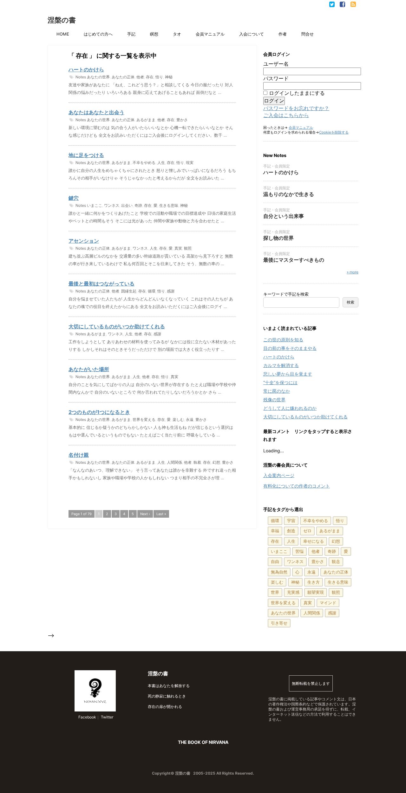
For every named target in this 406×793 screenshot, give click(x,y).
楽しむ (178, 419)
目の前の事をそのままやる (290, 348)
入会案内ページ (278, 475)
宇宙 (291, 520)
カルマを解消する (281, 365)
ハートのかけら (86, 69)
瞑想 (154, 33)
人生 (161, 162)
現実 (189, 162)
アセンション (84, 241)
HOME (62, 33)
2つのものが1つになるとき (99, 412)
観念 (336, 561)
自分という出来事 (283, 216)
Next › (145, 514)
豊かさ (182, 119)
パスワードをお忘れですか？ (296, 108)
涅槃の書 (62, 20)
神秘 (169, 77)
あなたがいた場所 (89, 369)
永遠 (189, 419)
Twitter (106, 717)
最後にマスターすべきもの (293, 260)
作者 (282, 33)
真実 (178, 248)
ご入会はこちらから (286, 115)
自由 (275, 561)
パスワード (276, 78)
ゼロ (307, 530)
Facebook (86, 717)
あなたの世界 (98, 77)
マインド (328, 602)
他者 (140, 77)
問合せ (307, 33)
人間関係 (174, 462)
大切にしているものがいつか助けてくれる (117, 326)
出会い (127, 205)
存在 (150, 77)
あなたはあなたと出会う (96, 112)
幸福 (275, 530)
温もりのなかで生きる (288, 194)
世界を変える (144, 419)
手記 (131, 33)
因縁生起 (128, 291)
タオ (177, 33)
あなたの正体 (123, 77)
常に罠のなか (276, 391)
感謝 (170, 291)
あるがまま (145, 119)
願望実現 (315, 592)
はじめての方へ (98, 33)
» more (352, 272)
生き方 (313, 582)
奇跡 (138, 205)
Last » (161, 514)
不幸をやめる (144, 162)
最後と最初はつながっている (101, 283)
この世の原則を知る (283, 339)
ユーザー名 (276, 64)
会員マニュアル (210, 33)
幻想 (216, 462)
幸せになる (313, 541)
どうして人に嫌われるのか (290, 408)
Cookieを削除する (334, 132)
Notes (80, 77)
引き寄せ (279, 623)
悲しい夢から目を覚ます (287, 374)
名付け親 (79, 455)
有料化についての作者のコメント (296, 485)
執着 (197, 462)
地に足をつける (86, 155)
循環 (151, 291)
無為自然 (279, 571)
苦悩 (299, 551)
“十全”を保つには (280, 382)
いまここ (94, 205)
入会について (251, 33)
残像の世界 (274, 399)
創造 (291, 530)
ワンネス (111, 205)
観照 (188, 248)
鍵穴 (74, 198)
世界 (275, 592)
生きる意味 (168, 205)
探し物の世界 (278, 238)
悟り (159, 77)
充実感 (293, 592)
